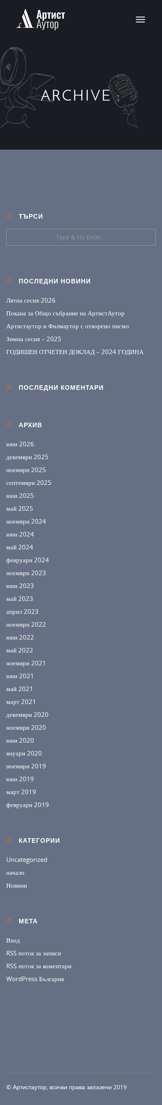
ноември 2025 (26, 469)
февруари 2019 (27, 804)
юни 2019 (20, 779)
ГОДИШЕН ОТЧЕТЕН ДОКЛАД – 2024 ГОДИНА (75, 351)
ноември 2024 (26, 521)
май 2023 (19, 598)
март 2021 (21, 701)
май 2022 (19, 650)
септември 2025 (29, 482)
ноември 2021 (26, 663)
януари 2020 (24, 753)
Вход (13, 940)
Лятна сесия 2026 (31, 300)
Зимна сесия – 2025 (33, 339)
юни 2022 (20, 637)
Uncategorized (26, 859)
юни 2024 (20, 534)
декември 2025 (27, 457)
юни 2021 (20, 676)
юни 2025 (20, 495)
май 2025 (19, 508)
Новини (16, 885)
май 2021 (19, 688)
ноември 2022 (26, 624)
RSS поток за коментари (38, 966)
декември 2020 (27, 714)
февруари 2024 (27, 560)
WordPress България (35, 979)
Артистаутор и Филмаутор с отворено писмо (67, 326)
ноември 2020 (26, 727)
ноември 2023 (26, 572)
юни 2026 (20, 444)
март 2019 (21, 792)
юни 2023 (20, 585)
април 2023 (22, 611)
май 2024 (19, 547)
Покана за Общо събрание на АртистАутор (65, 313)
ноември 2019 (26, 766)
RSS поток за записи (33, 953)
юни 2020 (20, 740)
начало (15, 872)
